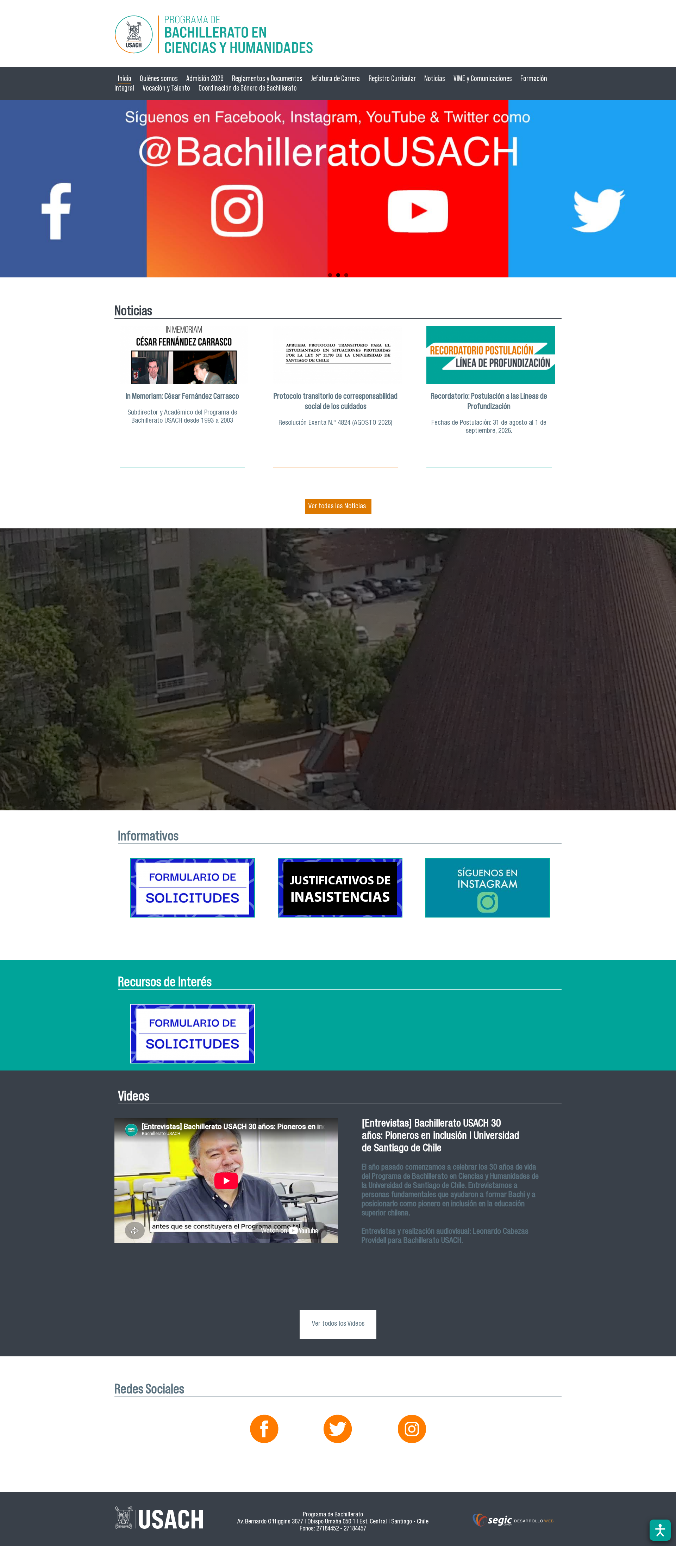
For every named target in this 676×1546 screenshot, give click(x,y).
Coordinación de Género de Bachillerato (248, 88)
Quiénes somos (159, 78)
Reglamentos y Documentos (267, 78)
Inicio (124, 78)
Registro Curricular (392, 78)
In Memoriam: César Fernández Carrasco (182, 395)
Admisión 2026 (205, 78)
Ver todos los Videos (338, 1324)
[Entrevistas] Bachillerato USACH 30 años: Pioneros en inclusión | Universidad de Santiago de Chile (440, 1136)
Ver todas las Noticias (337, 506)
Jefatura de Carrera (335, 78)
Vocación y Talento (166, 88)
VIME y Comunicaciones (482, 78)
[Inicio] (338, 35)
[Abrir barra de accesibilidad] (660, 1530)
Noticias (434, 78)
